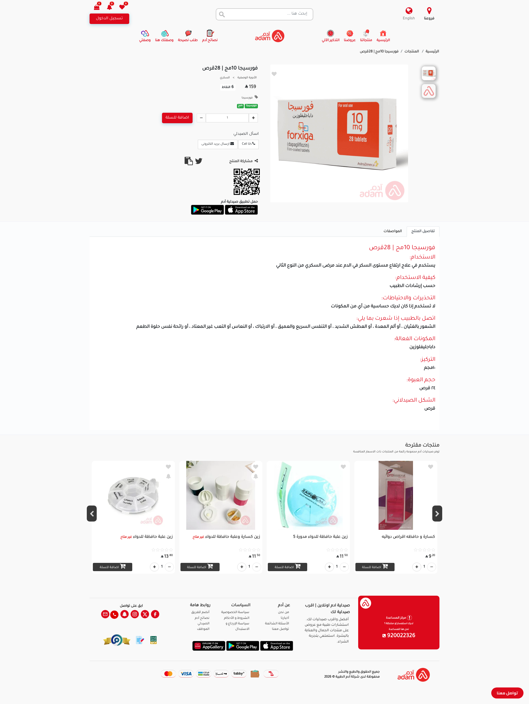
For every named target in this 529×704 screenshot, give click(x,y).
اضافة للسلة (177, 118)
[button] (112, 7)
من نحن (283, 612)
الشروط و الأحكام (236, 618)
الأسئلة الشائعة (277, 624)
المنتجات (412, 52)
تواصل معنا (507, 693)
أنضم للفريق (200, 612)
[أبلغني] (255, 476)
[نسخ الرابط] (189, 163)
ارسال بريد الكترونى (215, 144)
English (409, 19)
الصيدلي (203, 624)
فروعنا (429, 19)
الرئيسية (432, 52)
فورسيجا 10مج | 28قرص (379, 52)
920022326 (400, 636)
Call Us (247, 144)
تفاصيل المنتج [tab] (423, 231)
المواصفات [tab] (393, 231)
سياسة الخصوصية (235, 612)
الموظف (203, 629)
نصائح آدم (202, 618)
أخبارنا (285, 618)
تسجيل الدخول (109, 19)
